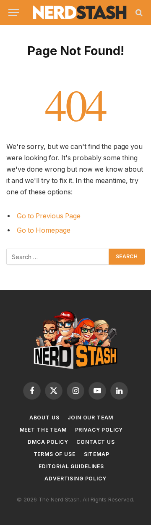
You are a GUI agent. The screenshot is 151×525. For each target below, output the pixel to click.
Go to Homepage (43, 230)
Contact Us (95, 442)
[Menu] (13, 12)
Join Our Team (90, 417)
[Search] (138, 12)
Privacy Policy (99, 430)
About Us (44, 417)
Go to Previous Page (49, 216)
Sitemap (96, 454)
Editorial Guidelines (71, 466)
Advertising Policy (75, 478)
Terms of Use (55, 454)
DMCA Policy (48, 442)
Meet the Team (43, 430)
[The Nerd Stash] (80, 12)
